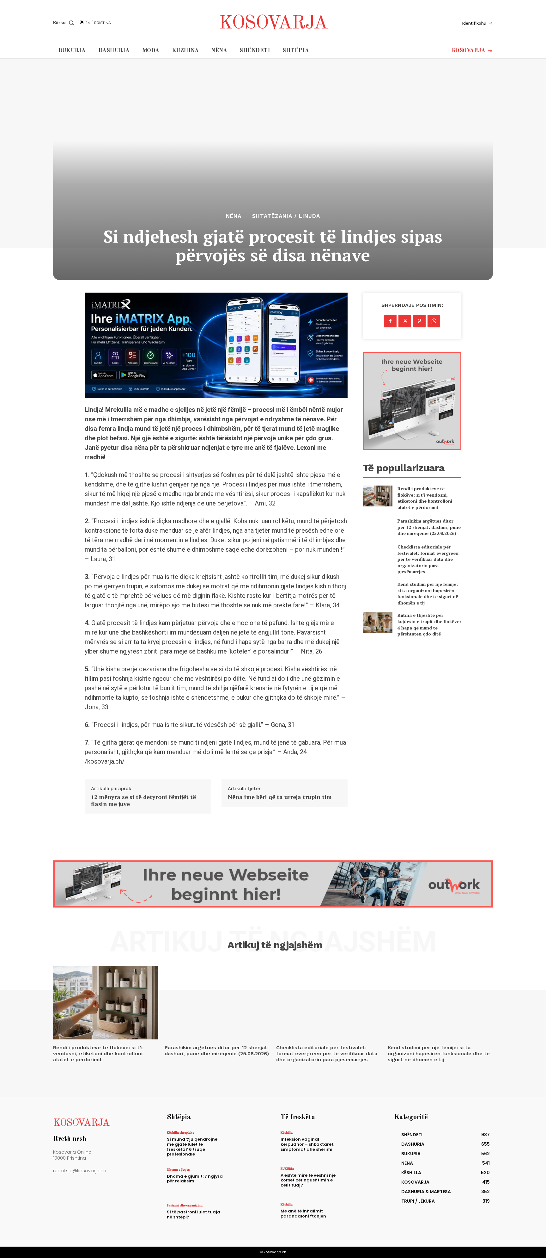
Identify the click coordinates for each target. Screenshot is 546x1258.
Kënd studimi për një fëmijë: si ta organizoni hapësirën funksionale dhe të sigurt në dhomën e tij (427, 593)
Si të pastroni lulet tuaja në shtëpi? (193, 1214)
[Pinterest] (419, 321)
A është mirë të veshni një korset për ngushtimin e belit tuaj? (308, 1180)
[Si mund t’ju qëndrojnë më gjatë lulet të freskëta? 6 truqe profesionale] (245, 1144)
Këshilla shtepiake (180, 1132)
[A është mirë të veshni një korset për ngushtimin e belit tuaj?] (359, 1180)
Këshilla (287, 1132)
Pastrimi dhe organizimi (185, 1205)
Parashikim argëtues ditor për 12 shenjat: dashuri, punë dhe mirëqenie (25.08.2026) (429, 527)
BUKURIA (287, 1168)
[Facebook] (390, 321)
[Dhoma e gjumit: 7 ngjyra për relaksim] (245, 1181)
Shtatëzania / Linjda (286, 216)
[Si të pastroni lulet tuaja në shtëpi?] (245, 1217)
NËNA (233, 216)
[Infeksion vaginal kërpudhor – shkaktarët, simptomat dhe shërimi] (359, 1144)
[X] (404, 321)
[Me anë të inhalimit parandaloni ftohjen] (359, 1216)
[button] (64, 22)
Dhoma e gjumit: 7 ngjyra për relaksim (195, 1178)
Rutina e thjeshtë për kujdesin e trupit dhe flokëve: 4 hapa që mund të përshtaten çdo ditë (429, 624)
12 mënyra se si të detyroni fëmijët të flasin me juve (143, 800)
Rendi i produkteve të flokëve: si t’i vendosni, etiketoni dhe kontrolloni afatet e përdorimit (424, 498)
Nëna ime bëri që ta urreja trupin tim (280, 797)
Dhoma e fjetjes (178, 1169)
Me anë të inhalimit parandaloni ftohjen (303, 1213)
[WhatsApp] (434, 321)
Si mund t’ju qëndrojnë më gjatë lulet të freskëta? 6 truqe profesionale (192, 1146)
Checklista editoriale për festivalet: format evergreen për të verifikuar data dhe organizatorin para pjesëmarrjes (427, 559)
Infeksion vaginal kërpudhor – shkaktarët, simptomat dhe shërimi (307, 1144)
